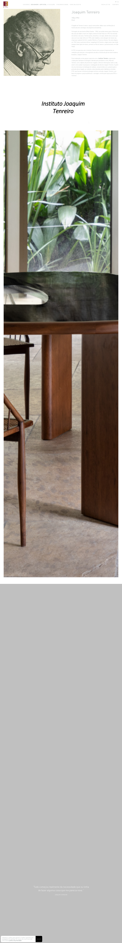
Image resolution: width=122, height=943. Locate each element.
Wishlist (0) (106, 4)
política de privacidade (15, 940)
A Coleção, (51, 4)
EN (118, 1)
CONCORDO (38, 939)
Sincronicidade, (62, 4)
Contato (115, 4)
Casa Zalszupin (75, 4)
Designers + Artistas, (39, 4)
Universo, (26, 4)
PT (115, 1)
